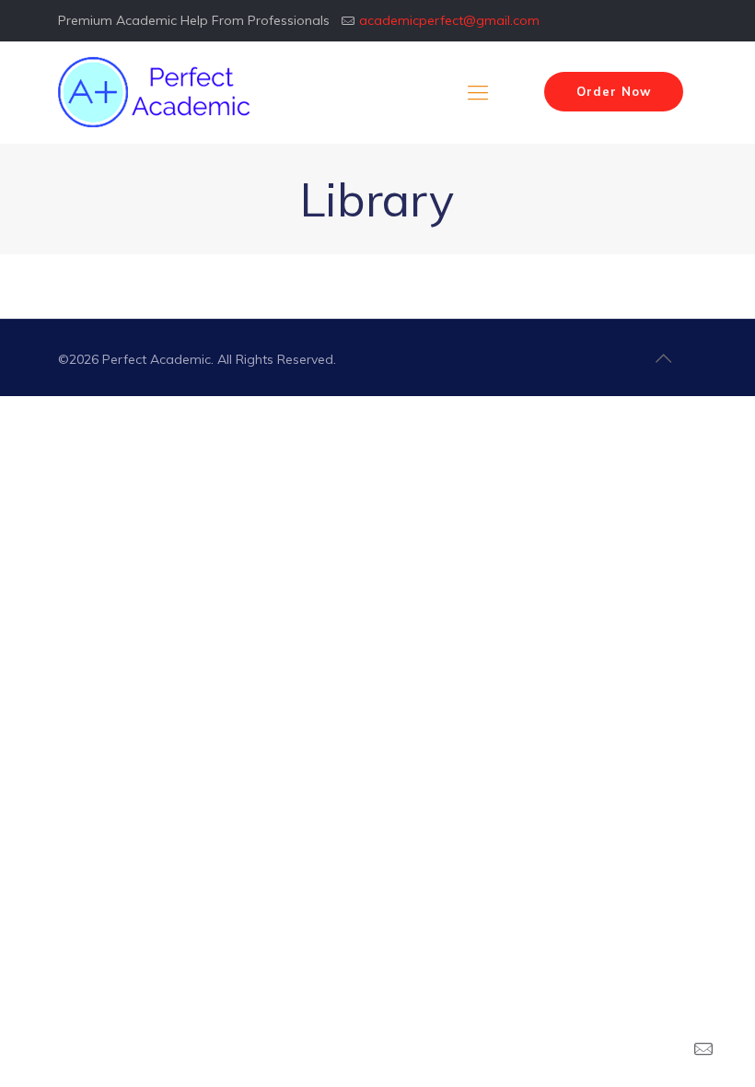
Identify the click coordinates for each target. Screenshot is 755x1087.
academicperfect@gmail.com (449, 20)
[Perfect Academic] (156, 92)
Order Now (613, 91)
